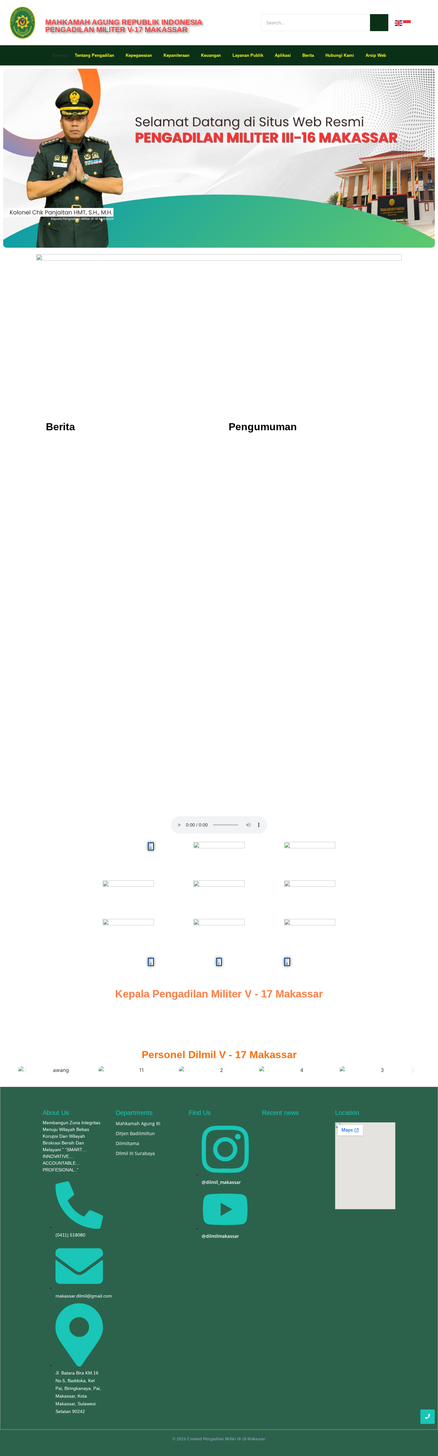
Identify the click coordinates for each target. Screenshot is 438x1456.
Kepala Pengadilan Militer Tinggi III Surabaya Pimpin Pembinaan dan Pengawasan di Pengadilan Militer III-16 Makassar (121, 591)
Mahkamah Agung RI (138, 1123)
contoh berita (243, 506)
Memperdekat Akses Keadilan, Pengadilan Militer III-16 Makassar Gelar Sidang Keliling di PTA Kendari (122, 531)
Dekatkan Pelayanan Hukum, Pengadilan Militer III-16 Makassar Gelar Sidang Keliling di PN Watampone (121, 472)
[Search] (379, 22)
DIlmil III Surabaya (135, 1153)
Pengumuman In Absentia (257, 461)
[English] (399, 23)
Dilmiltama (127, 1143)
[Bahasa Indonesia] (407, 23)
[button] (9, 158)
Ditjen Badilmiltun (135, 1133)
